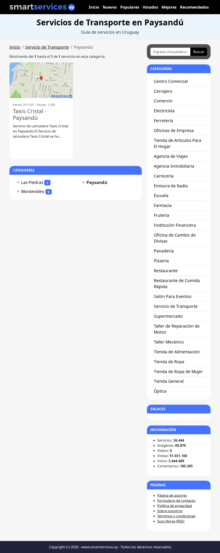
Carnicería (164, 176)
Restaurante (166, 270)
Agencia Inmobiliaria (174, 166)
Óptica (160, 391)
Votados (150, 7)
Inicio (94, 7)
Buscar (198, 51)
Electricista (164, 111)
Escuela (161, 195)
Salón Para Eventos (172, 296)
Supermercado (168, 316)
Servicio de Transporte (47, 47)
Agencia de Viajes (171, 156)
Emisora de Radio (171, 186)
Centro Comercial (171, 81)
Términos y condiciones (176, 516)
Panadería (164, 251)
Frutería (161, 215)
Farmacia (163, 205)
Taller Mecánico (169, 342)
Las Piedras (32, 182)
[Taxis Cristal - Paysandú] (41, 80)
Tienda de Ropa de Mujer (178, 371)
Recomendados (194, 7)
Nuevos (110, 7)
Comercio (163, 101)
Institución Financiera (175, 225)
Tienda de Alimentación (177, 352)
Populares (129, 7)
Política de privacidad (174, 505)
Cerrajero (163, 91)
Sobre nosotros (170, 511)
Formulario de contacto (176, 500)
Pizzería (161, 261)
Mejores (169, 7)
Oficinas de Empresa (174, 130)
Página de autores (172, 495)
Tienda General (169, 381)
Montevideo (32, 191)
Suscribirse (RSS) (170, 521)
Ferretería (163, 120)
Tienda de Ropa (169, 362)
